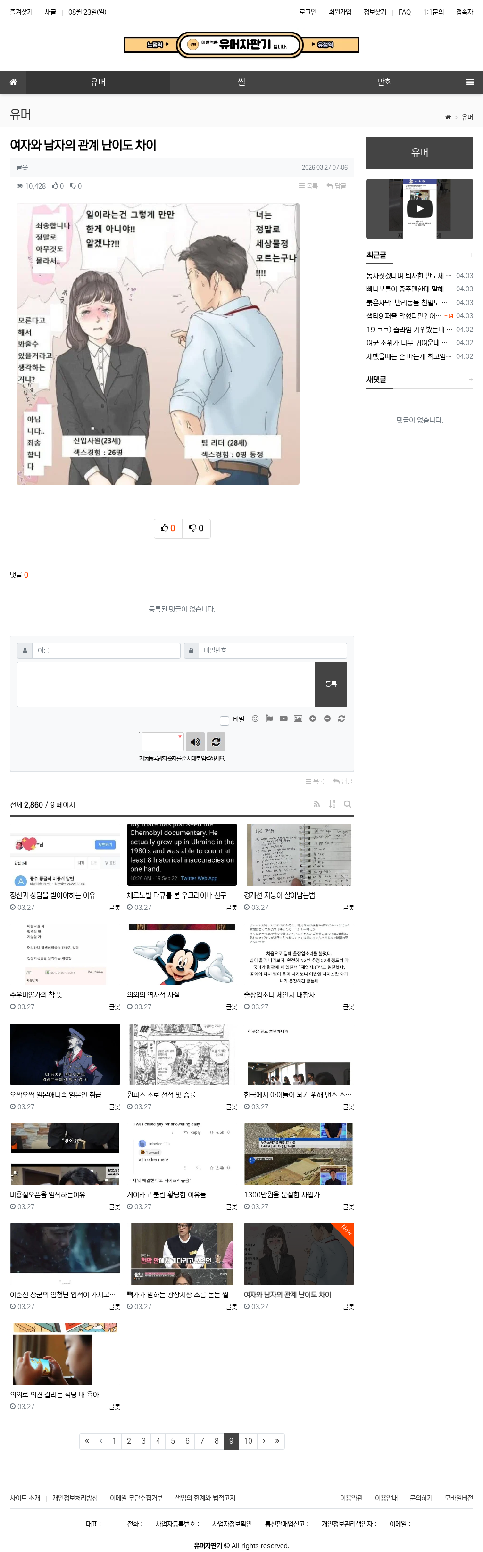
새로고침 (216, 741)
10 (248, 1441)
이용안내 (386, 1498)
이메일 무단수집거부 (136, 1498)
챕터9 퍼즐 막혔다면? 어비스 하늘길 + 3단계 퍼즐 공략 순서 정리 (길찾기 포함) (404, 316)
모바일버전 (459, 1498)
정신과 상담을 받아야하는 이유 (52, 896)
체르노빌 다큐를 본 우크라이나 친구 (176, 896)
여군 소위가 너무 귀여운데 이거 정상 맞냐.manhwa (409, 343)
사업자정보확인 (232, 1524)
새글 (50, 12)
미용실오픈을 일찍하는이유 (47, 1195)
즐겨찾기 (21, 12)
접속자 (464, 12)
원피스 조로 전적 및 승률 (161, 1095)
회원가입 (340, 12)
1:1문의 (433, 12)
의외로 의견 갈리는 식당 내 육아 (54, 1395)
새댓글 (376, 379)
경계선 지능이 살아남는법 (279, 896)
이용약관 (351, 1498)
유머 (467, 117)
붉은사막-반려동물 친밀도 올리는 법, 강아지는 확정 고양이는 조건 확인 (409, 303)
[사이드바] (470, 82)
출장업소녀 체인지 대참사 (279, 995)
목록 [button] (311, 186)
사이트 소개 (25, 1498)
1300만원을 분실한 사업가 (282, 1195)
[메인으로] (13, 82)
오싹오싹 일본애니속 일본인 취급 (55, 1095)
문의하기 (421, 1498)
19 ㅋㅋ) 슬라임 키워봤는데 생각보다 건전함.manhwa (409, 330)
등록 (331, 684)
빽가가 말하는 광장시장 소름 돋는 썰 (177, 1295)
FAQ (405, 12)
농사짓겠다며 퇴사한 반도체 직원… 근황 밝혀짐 (409, 276)
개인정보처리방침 (75, 1498)
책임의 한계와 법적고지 (205, 1498)
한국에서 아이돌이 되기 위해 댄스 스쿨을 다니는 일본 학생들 (299, 1095)
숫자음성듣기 (195, 741)
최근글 (376, 255)
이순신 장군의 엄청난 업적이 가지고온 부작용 (65, 1295)
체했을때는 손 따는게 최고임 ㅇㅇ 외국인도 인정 (409, 357)
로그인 (308, 12)
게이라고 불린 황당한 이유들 (166, 1195)
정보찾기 (375, 12)
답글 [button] (339, 186)
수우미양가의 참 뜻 (36, 995)
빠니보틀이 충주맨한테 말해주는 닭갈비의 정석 (409, 289)
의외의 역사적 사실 (153, 995)
